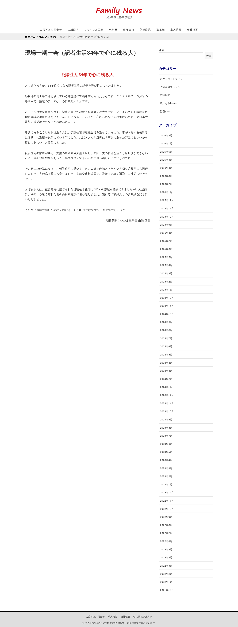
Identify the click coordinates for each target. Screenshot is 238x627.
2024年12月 (167, 297)
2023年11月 (167, 403)
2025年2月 (166, 281)
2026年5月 (166, 159)
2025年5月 (166, 257)
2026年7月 (166, 143)
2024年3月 (166, 370)
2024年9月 (166, 322)
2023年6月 (166, 444)
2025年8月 (166, 232)
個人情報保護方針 (142, 616)
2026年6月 (166, 151)
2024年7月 (166, 338)
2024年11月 (167, 305)
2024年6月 (166, 346)
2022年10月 (167, 508)
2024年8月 (166, 330)
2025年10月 (167, 216)
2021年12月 (167, 590)
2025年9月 (166, 224)
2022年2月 (166, 573)
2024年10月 (167, 314)
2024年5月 (166, 354)
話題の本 (165, 111)
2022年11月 (167, 500)
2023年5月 (166, 452)
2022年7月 (166, 533)
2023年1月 (166, 484)
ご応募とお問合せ (95, 616)
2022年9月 (166, 516)
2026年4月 (166, 167)
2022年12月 (167, 492)
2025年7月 (166, 241)
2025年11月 (167, 208)
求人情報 (112, 616)
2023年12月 (167, 395)
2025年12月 (167, 200)
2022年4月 (166, 557)
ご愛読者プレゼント (171, 87)
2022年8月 (166, 525)
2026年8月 (166, 135)
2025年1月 (166, 289)
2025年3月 (166, 273)
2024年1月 (166, 387)
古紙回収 (165, 95)
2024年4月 (166, 362)
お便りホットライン (171, 78)
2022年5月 (166, 549)
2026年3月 (166, 176)
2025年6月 (166, 249)
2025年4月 (166, 265)
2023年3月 (166, 468)
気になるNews (168, 103)
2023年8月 (166, 427)
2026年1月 (166, 192)
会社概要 (125, 616)
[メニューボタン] (209, 11)
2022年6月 (166, 541)
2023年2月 (166, 476)
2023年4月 (166, 460)
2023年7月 (166, 435)
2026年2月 (166, 184)
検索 (161, 50)
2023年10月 (167, 411)
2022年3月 (166, 565)
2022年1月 (166, 581)
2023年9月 (166, 419)
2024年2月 (166, 379)
